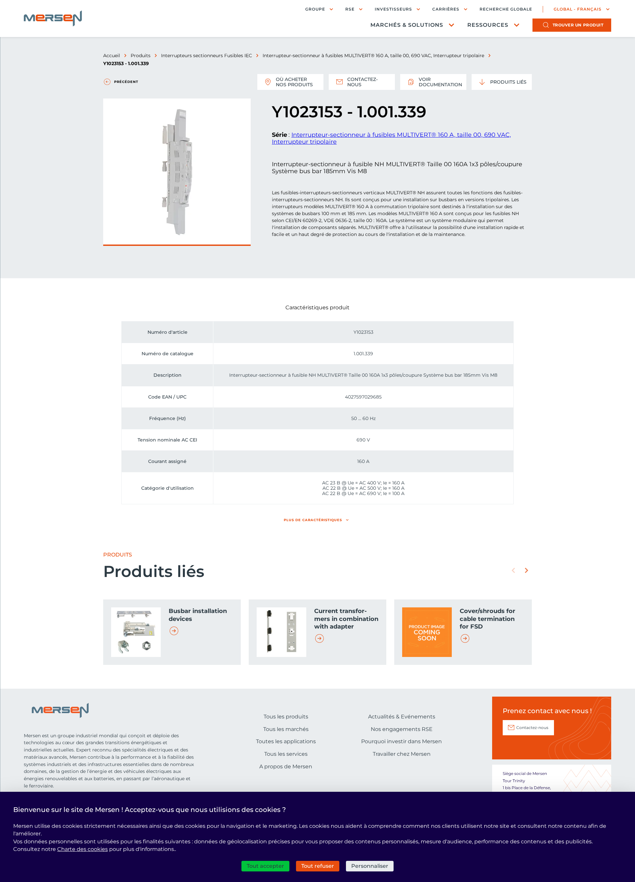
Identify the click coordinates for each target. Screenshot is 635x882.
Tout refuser (317, 866)
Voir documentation (440, 82)
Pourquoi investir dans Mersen (401, 741)
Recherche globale (506, 9)
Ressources (487, 25)
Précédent (126, 82)
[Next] (526, 570)
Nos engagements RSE (402, 729)
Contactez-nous (362, 82)
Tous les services (286, 754)
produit (578, 24)
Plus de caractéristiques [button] (313, 520)
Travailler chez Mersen (402, 754)
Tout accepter (265, 866)
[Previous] (513, 570)
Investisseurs (393, 9)
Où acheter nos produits (294, 82)
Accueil (111, 55)
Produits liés (508, 82)
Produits (140, 55)
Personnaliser (369, 866)
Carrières (445, 9)
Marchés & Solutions (406, 25)
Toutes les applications (286, 741)
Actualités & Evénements (401, 716)
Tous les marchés (286, 729)
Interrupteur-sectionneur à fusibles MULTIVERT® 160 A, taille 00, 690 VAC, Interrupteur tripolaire (373, 55)
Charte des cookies (82, 849)
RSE (350, 9)
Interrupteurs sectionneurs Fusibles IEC (206, 55)
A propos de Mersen (285, 766)
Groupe (315, 9)
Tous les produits (286, 716)
